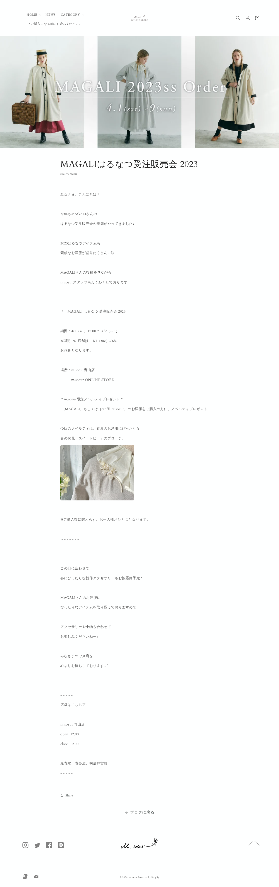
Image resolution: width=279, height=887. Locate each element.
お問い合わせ (36, 876)
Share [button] (69, 795)
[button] (33, 14)
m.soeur (133, 877)
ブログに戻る (142, 812)
